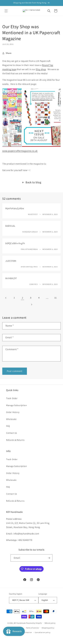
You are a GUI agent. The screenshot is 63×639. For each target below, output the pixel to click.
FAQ (8, 426)
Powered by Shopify (34, 623)
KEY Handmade (20, 623)
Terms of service (32, 628)
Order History (12, 412)
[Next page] (31, 304)
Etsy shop (41, 69)
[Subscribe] (49, 558)
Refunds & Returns (15, 440)
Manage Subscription (16, 405)
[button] (6, 11)
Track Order (12, 398)
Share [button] (8, 53)
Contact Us (11, 433)
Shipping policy (48, 628)
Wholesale (11, 419)
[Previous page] (6, 297)
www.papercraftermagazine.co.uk (19, 150)
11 (55, 297)
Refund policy (50, 623)
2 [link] (22, 297)
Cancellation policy (42, 632)
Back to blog (33, 182)
